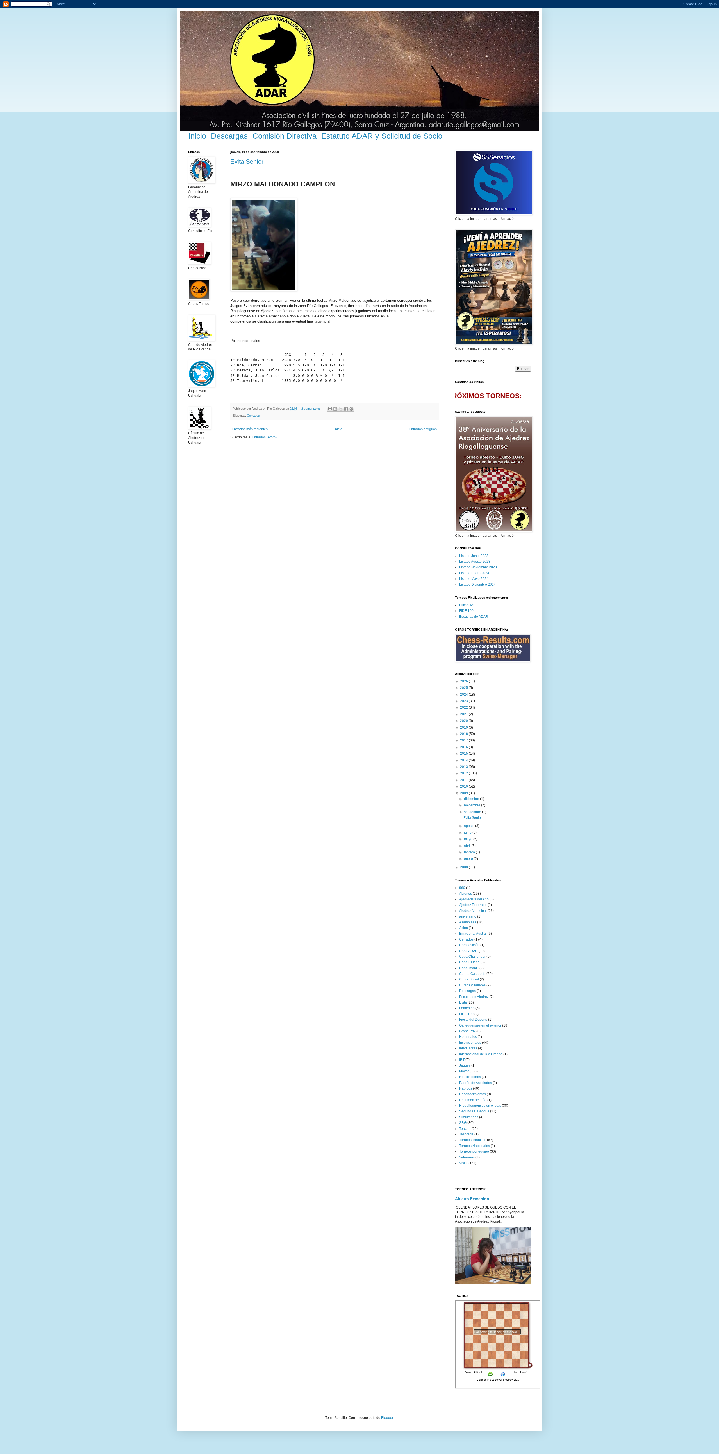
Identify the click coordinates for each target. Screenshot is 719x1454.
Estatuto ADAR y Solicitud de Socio (381, 136)
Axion (463, 928)
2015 (464, 754)
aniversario (467, 916)
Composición (469, 945)
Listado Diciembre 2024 (477, 585)
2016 (464, 747)
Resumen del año (472, 1100)
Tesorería (466, 1134)
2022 (464, 707)
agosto (469, 826)
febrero (470, 852)
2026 (464, 681)
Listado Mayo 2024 (473, 579)
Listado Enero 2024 (474, 573)
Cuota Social (469, 979)
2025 (464, 688)
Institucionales (470, 1043)
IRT (462, 1060)
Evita (463, 1002)
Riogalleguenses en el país (480, 1106)
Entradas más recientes (250, 429)
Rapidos (465, 1088)
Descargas (229, 136)
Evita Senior (246, 161)
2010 (464, 786)
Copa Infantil (469, 968)
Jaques (464, 1065)
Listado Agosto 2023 (474, 561)
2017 (464, 740)
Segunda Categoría (474, 1111)
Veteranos (467, 1157)
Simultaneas (468, 1117)
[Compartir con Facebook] (346, 409)
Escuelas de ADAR (473, 617)
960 (462, 888)
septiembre (473, 812)
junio (468, 833)
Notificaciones (470, 1077)
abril (468, 846)
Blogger (387, 1418)
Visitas (464, 1163)
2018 (464, 734)
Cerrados (253, 415)
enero (469, 859)
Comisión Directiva (284, 136)
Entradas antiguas (423, 429)
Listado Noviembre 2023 (478, 567)
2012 (464, 773)
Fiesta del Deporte (473, 1020)
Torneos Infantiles (472, 1140)
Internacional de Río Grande (480, 1054)
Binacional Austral (473, 933)
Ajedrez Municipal (473, 911)
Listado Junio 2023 (473, 556)
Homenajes (468, 1037)
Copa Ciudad (469, 962)
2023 (464, 701)
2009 (464, 793)
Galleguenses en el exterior (480, 1025)
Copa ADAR (468, 951)
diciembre (472, 799)
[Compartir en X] (340, 409)
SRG (463, 1123)
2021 (464, 714)
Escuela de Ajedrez (474, 997)
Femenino (467, 1008)
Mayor (464, 1071)
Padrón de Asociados (475, 1083)
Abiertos (465, 894)
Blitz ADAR (467, 605)
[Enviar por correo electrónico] (330, 409)
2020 (464, 721)
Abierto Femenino (472, 1198)
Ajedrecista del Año (474, 899)
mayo (468, 839)
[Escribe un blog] (335, 409)
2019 (464, 727)
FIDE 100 (466, 611)
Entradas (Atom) (264, 437)
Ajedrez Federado (473, 905)
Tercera (465, 1129)
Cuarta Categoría (472, 974)
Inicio (197, 136)
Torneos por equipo (474, 1151)
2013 (464, 767)
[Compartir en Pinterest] (351, 409)
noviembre (472, 805)
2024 (464, 694)
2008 (464, 867)
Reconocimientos (472, 1094)
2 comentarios (311, 408)
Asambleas (467, 922)
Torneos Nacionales (474, 1146)
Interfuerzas (468, 1048)
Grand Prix (467, 1031)
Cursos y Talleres (472, 985)
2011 (464, 780)
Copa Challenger (472, 957)
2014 (464, 760)
